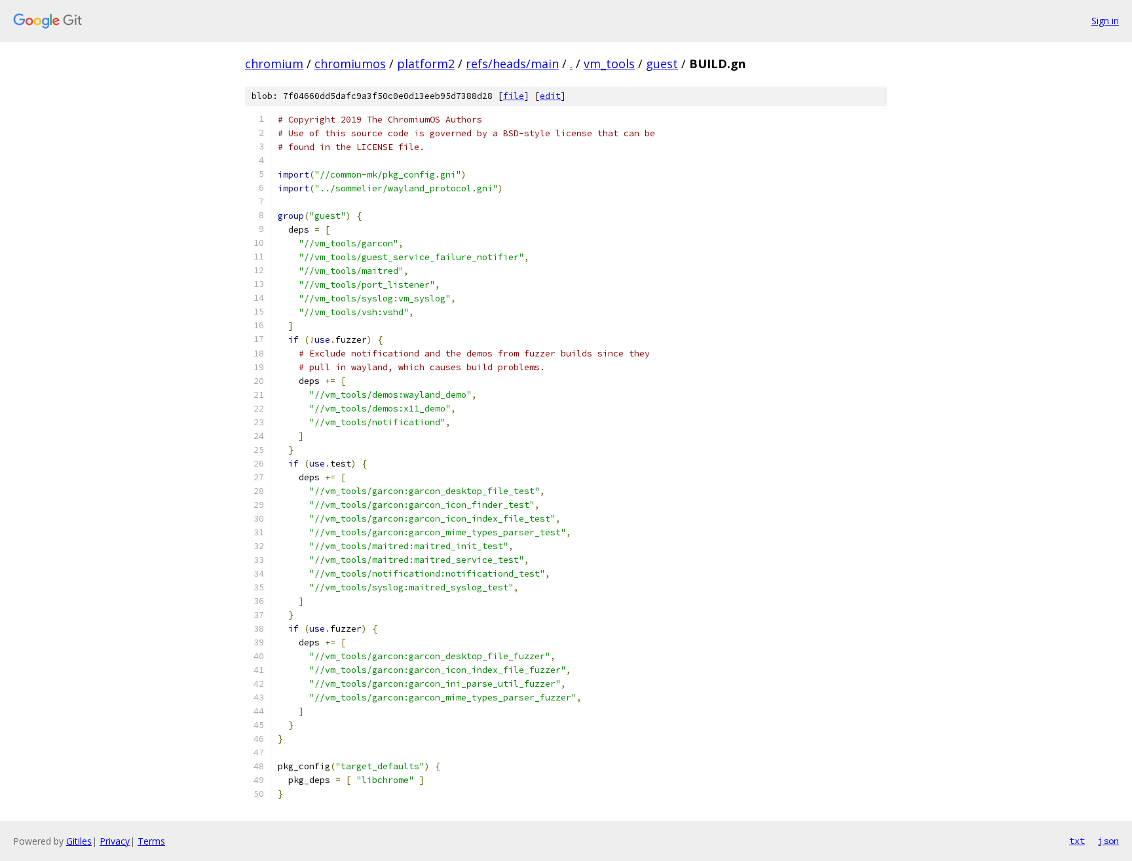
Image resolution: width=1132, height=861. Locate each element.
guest (662, 63)
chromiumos (350, 63)
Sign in (1105, 20)
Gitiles (79, 841)
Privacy (115, 841)
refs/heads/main (512, 63)
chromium (274, 63)
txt (1077, 841)
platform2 (426, 63)
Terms (151, 841)
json (1108, 841)
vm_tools (609, 63)
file (513, 96)
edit (550, 96)
